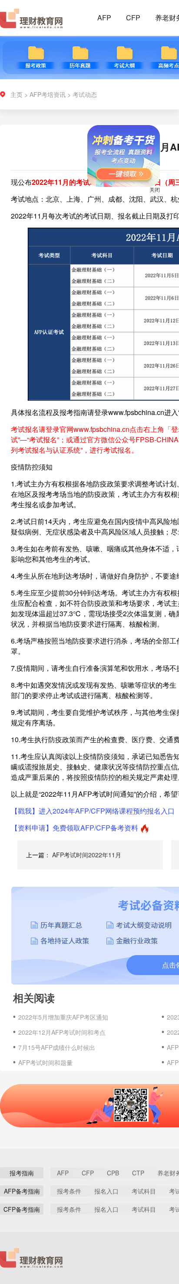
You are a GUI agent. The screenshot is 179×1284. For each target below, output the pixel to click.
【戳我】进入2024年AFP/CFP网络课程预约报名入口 (93, 811)
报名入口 (106, 1191)
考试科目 (144, 1191)
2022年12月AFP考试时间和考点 (62, 1032)
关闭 (147, 196)
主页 (16, 94)
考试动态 (85, 94)
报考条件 (69, 1191)
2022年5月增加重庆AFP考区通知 (63, 1017)
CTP (138, 1172)
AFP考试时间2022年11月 (86, 854)
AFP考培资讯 (48, 94)
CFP (133, 18)
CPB (113, 1172)
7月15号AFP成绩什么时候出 (56, 1047)
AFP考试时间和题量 (45, 1062)
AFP (104, 18)
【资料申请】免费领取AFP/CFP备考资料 (74, 828)
